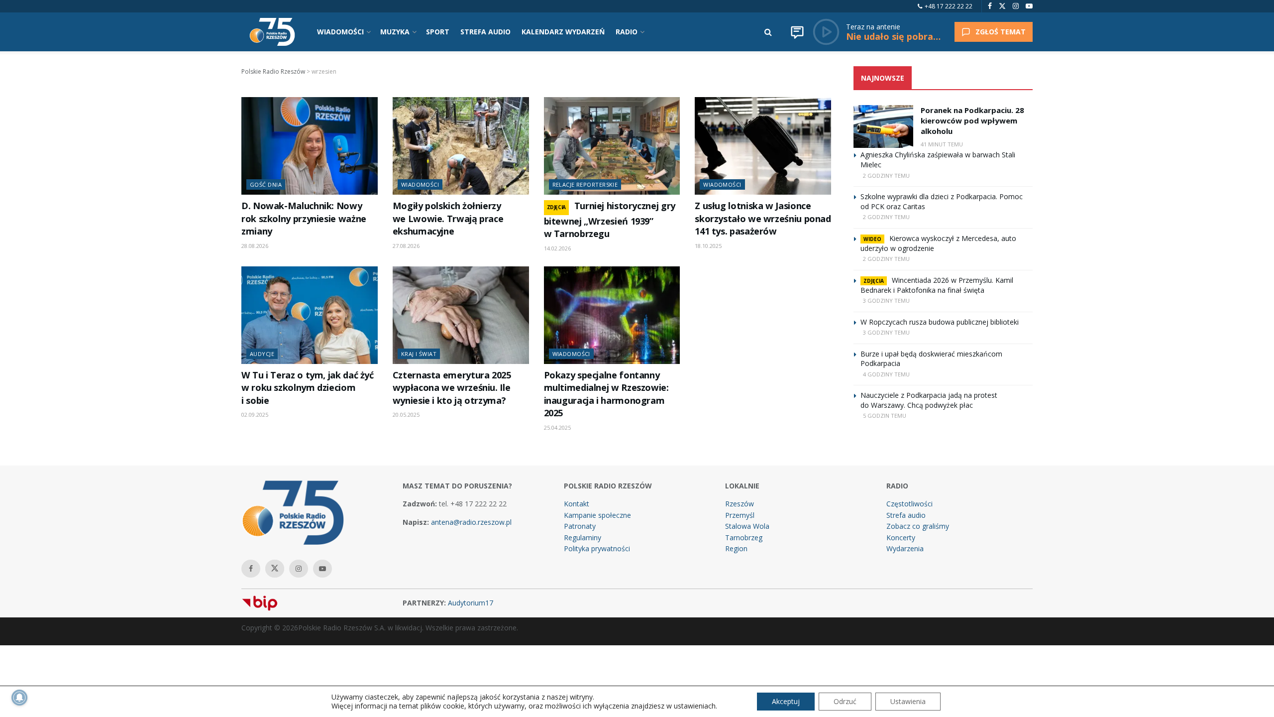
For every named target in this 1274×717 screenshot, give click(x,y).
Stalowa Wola (747, 526)
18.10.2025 (708, 245)
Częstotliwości (909, 503)
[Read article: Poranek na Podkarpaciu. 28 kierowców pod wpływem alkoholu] (883, 126)
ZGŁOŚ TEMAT (1000, 31)
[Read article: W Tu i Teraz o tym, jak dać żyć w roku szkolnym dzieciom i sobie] (309, 315)
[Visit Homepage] (272, 31)
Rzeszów (739, 503)
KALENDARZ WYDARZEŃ (563, 31)
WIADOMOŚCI (340, 31)
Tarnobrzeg (743, 537)
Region (736, 548)
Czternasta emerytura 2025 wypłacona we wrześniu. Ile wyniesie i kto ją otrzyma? (452, 387)
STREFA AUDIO (485, 31)
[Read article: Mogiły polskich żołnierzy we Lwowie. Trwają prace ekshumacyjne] (461, 146)
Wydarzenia (905, 548)
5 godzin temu (884, 415)
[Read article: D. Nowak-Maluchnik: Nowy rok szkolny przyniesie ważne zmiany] (309, 146)
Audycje (262, 354)
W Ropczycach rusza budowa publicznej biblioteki (939, 322)
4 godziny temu (886, 374)
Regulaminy (582, 537)
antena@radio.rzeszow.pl (471, 522)
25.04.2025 (557, 427)
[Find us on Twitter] (1002, 6)
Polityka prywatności (597, 548)
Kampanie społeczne (597, 515)
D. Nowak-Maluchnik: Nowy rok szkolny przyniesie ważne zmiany (303, 218)
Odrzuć (845, 701)
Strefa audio (906, 515)
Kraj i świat (418, 354)
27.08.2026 (406, 245)
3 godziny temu (886, 300)
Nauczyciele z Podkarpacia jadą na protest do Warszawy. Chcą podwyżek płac (928, 400)
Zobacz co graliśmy (917, 526)
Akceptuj (786, 701)
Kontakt (576, 503)
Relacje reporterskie (585, 184)
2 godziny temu (886, 175)
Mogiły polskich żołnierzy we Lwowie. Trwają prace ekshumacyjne (448, 218)
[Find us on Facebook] (990, 6)
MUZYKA (395, 31)
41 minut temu (942, 144)
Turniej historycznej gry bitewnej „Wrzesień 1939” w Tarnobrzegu (609, 219)
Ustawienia (908, 701)
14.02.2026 (557, 248)
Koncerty (900, 537)
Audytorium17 (470, 602)
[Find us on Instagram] (1016, 6)
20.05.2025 (406, 414)
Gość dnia (266, 184)
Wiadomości (420, 184)
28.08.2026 (254, 245)
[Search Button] (768, 31)
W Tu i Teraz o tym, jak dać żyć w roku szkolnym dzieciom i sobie (307, 387)
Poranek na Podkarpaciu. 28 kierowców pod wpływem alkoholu (972, 120)
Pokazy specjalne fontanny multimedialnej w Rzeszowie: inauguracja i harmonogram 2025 (606, 394)
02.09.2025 (254, 414)
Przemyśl (739, 515)
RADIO (626, 31)
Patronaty (580, 526)
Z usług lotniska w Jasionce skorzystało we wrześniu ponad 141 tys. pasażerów (763, 218)
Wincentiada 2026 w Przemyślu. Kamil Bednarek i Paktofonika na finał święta (936, 285)
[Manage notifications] (19, 698)
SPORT (437, 31)
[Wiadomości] (797, 31)
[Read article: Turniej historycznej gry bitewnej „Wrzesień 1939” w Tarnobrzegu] (612, 146)
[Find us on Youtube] (1029, 6)
